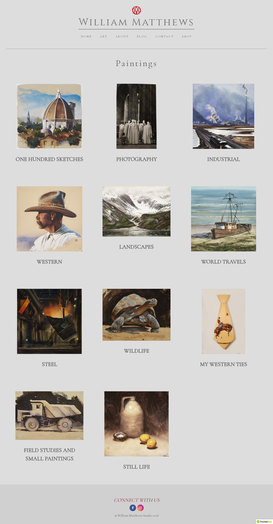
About (122, 36)
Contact (164, 36)
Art (103, 36)
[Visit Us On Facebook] (132, 510)
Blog (142, 36)
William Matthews (137, 22)
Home (86, 36)
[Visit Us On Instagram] (140, 510)
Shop (187, 36)
